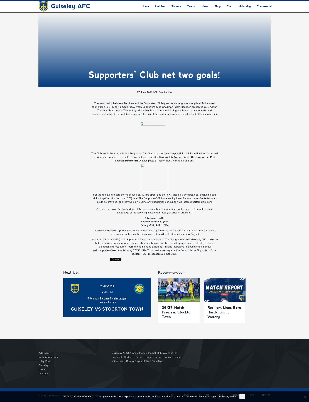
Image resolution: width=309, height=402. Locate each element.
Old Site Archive (163, 92)
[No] (304, 397)
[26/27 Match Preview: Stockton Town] (179, 289)
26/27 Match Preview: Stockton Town (177, 312)
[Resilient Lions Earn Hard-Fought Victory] (225, 289)
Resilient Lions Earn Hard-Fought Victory (224, 312)
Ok (242, 396)
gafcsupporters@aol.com (197, 201)
